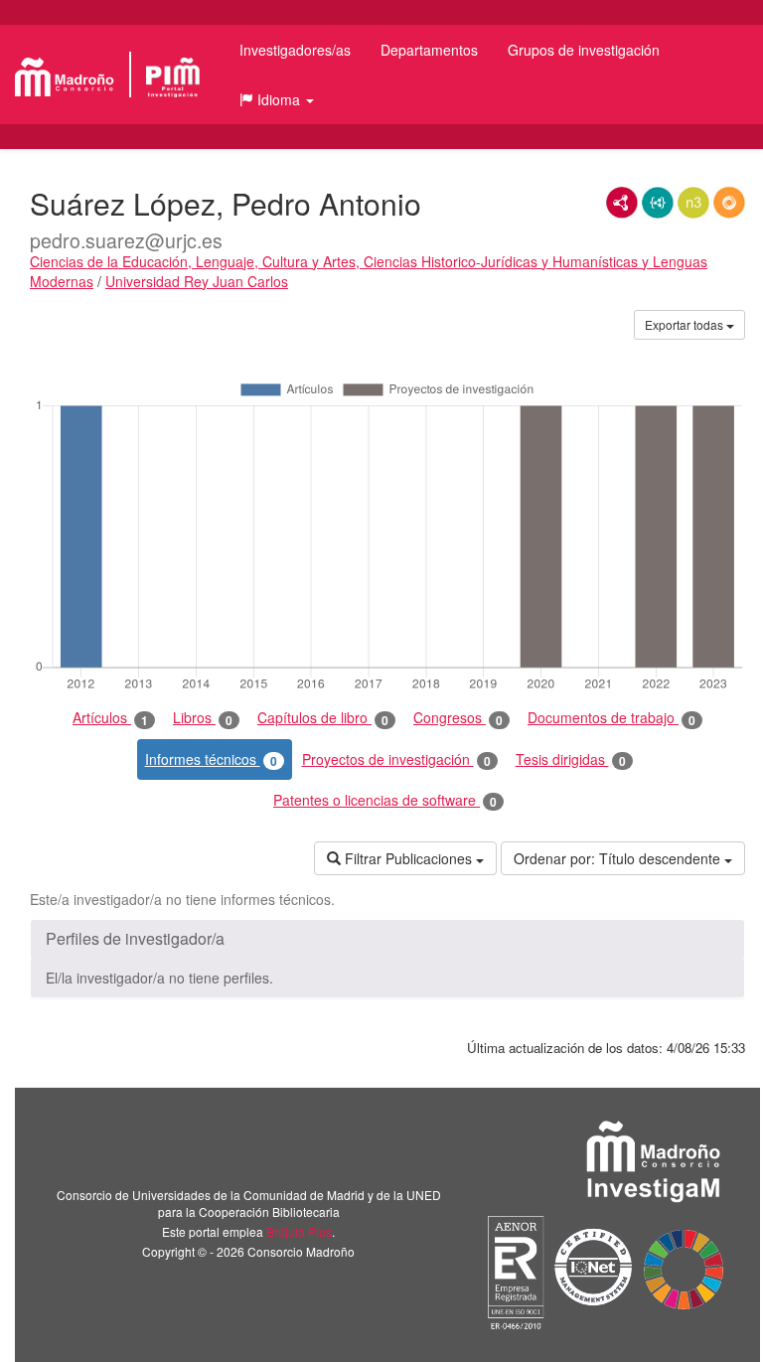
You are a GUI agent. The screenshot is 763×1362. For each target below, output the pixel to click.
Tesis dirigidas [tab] (571, 759)
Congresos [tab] (458, 717)
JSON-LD (658, 203)
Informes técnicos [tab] (211, 759)
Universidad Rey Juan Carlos (196, 281)
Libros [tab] (202, 717)
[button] (277, 99)
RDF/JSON (729, 203)
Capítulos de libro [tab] (322, 717)
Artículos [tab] (110, 717)
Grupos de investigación (584, 50)
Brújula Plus (299, 1231)
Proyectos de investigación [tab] (396, 759)
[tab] (387, 939)
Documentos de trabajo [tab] (611, 717)
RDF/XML (622, 203)
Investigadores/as (295, 50)
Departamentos (429, 50)
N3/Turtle (693, 203)
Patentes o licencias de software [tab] (385, 800)
